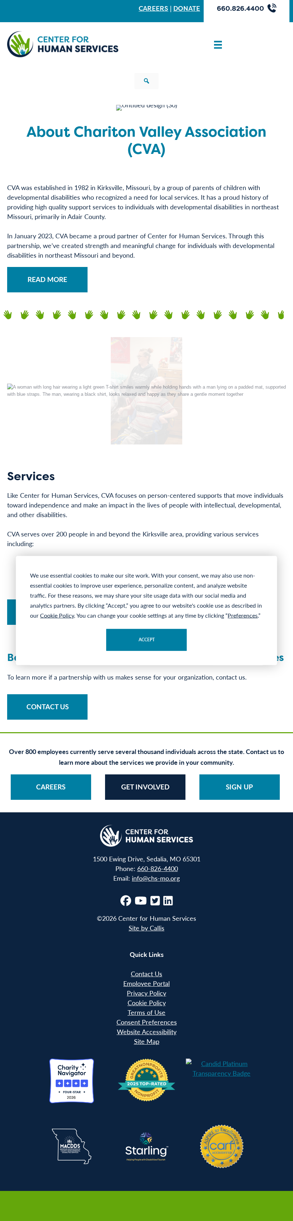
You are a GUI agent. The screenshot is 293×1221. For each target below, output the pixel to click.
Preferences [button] (243, 615)
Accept (147, 640)
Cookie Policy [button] (57, 615)
